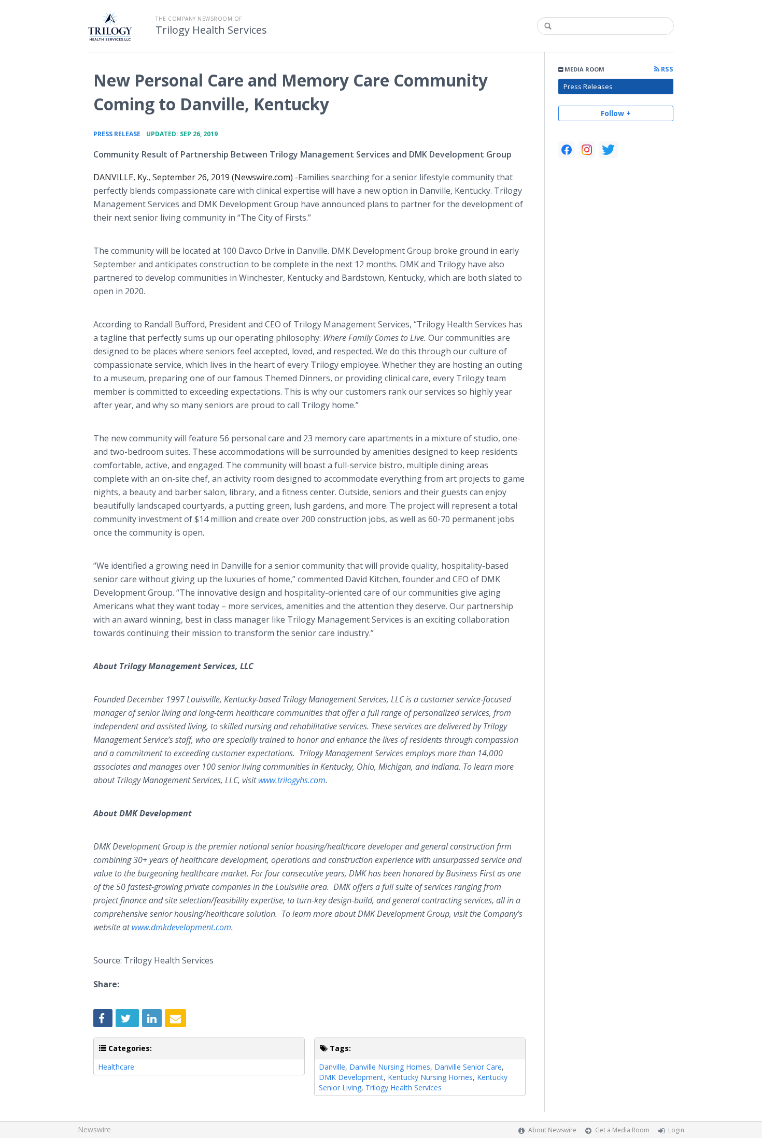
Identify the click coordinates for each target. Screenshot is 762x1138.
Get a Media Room (622, 1130)
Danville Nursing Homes (389, 1067)
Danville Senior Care (468, 1067)
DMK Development (351, 1077)
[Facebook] (566, 149)
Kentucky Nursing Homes (430, 1077)
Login (676, 1130)
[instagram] (586, 149)
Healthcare (116, 1067)
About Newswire (552, 1130)
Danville (332, 1067)
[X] (608, 149)
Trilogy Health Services (211, 30)
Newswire (94, 1129)
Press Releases (588, 86)
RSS (666, 69)
